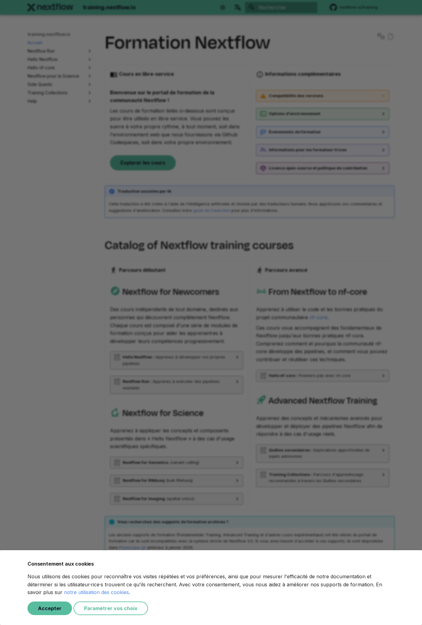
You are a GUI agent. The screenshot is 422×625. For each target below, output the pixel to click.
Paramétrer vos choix (110, 608)
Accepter (49, 608)
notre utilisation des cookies (96, 592)
